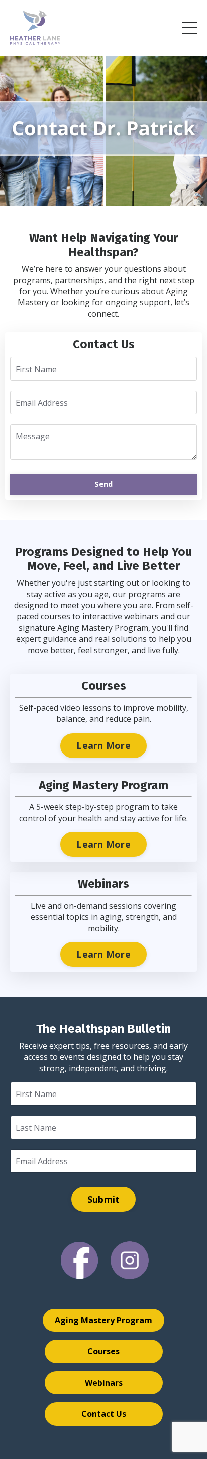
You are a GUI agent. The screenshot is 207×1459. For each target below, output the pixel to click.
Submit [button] (103, 1199)
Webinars (104, 1382)
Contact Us (103, 1413)
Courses (103, 1351)
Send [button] (103, 484)
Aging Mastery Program (103, 1320)
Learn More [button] (103, 745)
